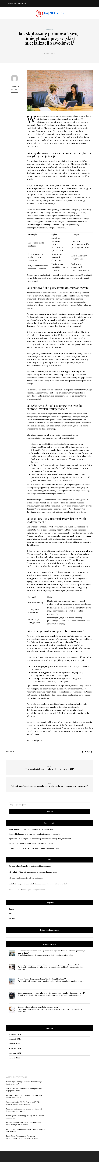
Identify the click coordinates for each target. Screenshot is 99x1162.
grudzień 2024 (15, 1048)
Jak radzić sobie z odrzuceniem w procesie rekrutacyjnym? (33, 872)
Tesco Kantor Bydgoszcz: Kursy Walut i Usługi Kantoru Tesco (43, 979)
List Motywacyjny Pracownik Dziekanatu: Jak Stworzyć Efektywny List (38, 884)
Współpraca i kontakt (17, 4)
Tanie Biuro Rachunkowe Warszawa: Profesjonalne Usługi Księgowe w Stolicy (22, 1137)
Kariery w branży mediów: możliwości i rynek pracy (30, 866)
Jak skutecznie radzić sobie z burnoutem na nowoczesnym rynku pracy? (23, 1123)
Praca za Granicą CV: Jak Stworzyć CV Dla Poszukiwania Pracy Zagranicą (22, 1103)
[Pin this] (91, 752)
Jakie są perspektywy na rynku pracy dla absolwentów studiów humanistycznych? (51, 993)
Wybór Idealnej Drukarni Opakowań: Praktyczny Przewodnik (34, 848)
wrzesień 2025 (15, 1039)
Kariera (49, 29)
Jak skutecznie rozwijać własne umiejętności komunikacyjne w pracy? (24, 1110)
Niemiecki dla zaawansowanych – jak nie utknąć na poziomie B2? (35, 834)
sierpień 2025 (14, 1044)
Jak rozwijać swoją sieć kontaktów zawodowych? (38, 1007)
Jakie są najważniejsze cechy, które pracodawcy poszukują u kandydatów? (48, 965)
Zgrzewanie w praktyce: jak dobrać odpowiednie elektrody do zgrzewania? (40, 839)
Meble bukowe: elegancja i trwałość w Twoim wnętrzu (31, 829)
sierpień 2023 (14, 1058)
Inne (10, 914)
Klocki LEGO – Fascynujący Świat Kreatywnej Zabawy (31, 843)
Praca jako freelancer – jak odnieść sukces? (27, 890)
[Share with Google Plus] (88, 752)
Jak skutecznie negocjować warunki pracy (26, 878)
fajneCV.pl (14, 86)
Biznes (11, 909)
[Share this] (82, 752)
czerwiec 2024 (15, 1053)
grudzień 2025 (15, 1034)
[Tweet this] (85, 752)
